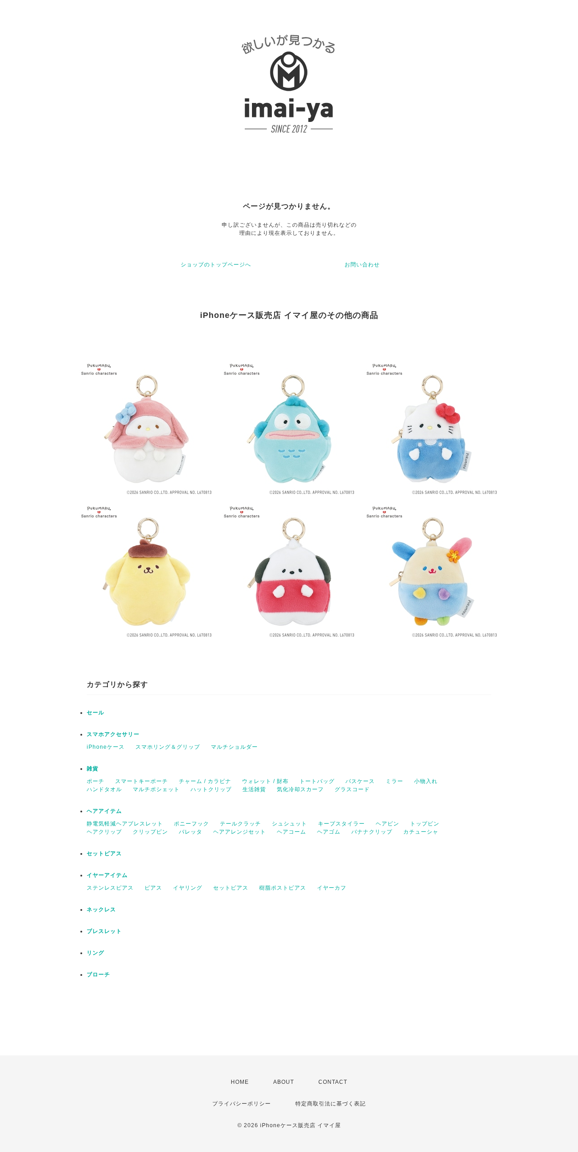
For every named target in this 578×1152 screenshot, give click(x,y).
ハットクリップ (211, 789)
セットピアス (104, 853)
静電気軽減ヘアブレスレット (125, 824)
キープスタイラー (341, 824)
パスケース (360, 781)
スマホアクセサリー (113, 734)
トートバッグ (317, 781)
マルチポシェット (156, 789)
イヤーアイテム (107, 875)
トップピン (424, 824)
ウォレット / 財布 (265, 781)
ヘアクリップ (104, 832)
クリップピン (150, 832)
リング (95, 953)
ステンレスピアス (110, 888)
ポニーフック (191, 824)
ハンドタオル (104, 789)
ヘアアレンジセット (239, 832)
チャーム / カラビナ (205, 781)
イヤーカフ (331, 888)
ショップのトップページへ (216, 264)
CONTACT (332, 1082)
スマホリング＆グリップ (167, 747)
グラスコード (352, 789)
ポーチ (95, 781)
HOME (240, 1082)
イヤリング (187, 888)
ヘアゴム (328, 832)
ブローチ (98, 974)
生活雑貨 (254, 789)
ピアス (153, 888)
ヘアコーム (291, 832)
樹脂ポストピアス (282, 888)
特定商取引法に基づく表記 (330, 1104)
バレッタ (190, 832)
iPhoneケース (106, 747)
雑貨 (92, 768)
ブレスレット (104, 931)
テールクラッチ (240, 824)
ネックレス (101, 909)
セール (95, 712)
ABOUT (283, 1082)
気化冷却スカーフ (300, 789)
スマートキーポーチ (141, 781)
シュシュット (289, 824)
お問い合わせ (362, 264)
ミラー (394, 781)
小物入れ (426, 781)
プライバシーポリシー (241, 1104)
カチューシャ (420, 832)
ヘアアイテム (104, 811)
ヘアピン (387, 824)
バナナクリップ (371, 832)
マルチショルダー (234, 747)
